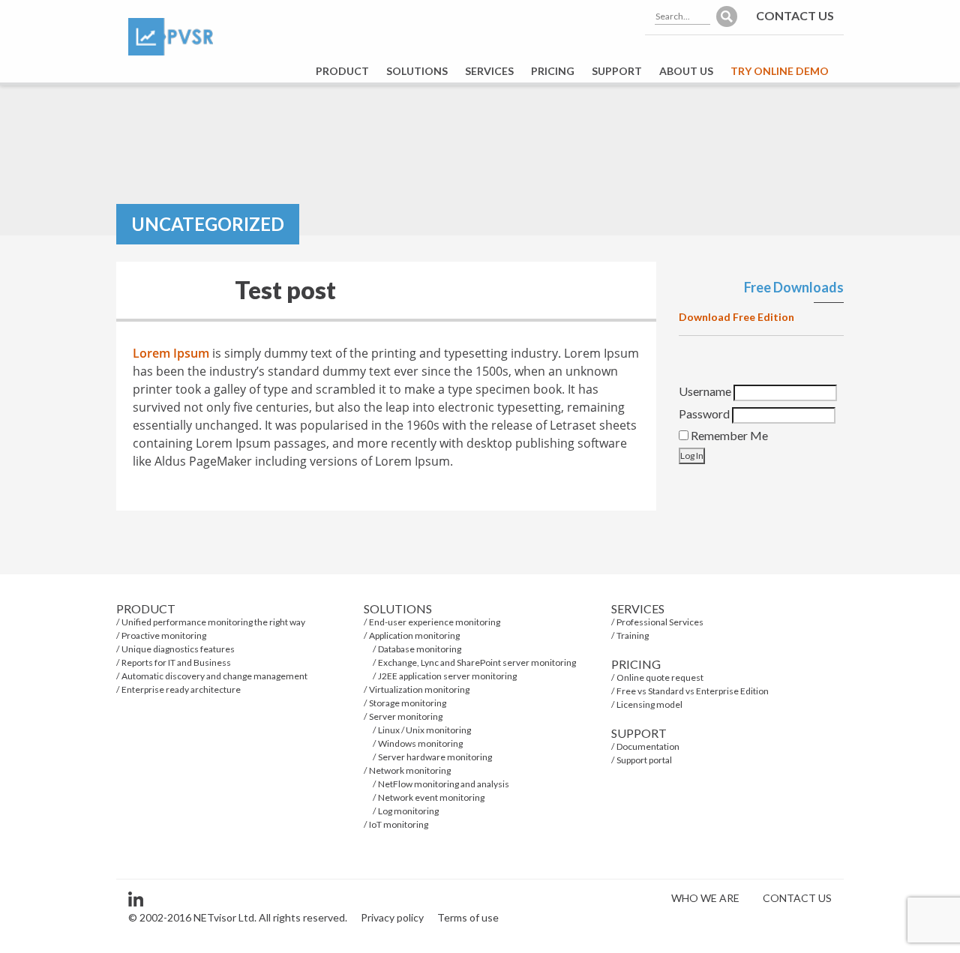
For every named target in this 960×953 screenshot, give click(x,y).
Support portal (644, 760)
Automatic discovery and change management (215, 676)
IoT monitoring (398, 824)
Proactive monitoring (164, 635)
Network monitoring (410, 770)
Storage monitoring (407, 703)
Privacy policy (392, 917)
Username (705, 391)
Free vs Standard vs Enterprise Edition (692, 691)
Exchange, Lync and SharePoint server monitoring (477, 662)
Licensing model (649, 704)
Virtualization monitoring (419, 689)
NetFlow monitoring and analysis (443, 784)
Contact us (795, 16)
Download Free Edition (736, 317)
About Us (686, 70)
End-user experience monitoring (434, 622)
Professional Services (660, 622)
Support (617, 70)
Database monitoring (419, 649)
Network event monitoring (431, 797)
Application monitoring (414, 635)
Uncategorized (207, 224)
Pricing (552, 70)
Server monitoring (405, 716)
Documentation (648, 746)
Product (342, 70)
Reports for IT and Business (176, 662)
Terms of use (468, 917)
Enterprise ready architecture (181, 689)
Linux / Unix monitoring (424, 730)
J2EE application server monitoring (447, 676)
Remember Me (728, 435)
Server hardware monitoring (435, 757)
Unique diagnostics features (178, 649)
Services (489, 70)
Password (704, 413)
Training (632, 635)
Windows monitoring (420, 743)
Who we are (705, 898)
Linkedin (135, 899)
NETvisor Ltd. (225, 917)
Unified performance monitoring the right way (213, 622)
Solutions (417, 70)
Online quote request (660, 677)
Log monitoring (408, 811)
